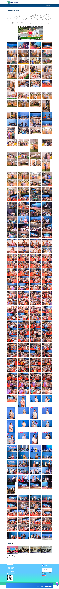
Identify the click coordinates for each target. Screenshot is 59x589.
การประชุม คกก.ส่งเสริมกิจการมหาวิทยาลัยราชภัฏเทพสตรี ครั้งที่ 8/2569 (17, 554)
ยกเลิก (42, 586)
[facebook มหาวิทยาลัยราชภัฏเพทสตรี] (43, 565)
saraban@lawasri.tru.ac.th (11, 573)
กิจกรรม (49, 5)
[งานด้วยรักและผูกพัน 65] (12, 45)
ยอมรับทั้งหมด (48, 586)
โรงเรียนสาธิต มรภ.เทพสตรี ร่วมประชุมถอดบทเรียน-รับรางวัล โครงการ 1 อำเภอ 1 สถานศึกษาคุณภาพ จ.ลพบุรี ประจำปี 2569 (7, 556)
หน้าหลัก (47, 5)
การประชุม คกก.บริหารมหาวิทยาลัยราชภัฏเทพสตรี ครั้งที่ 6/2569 (40, 554)
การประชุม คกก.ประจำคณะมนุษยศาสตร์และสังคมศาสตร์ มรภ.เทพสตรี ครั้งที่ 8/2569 (30, 554)
